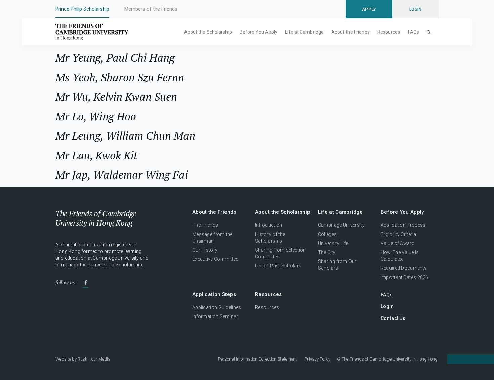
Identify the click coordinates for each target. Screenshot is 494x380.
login (415, 9)
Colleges (327, 234)
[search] (429, 32)
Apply (369, 9)
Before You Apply (259, 32)
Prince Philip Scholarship (82, 9)
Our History (204, 250)
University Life (333, 243)
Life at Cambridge (304, 32)
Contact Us (393, 318)
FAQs (413, 32)
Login (387, 306)
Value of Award (397, 243)
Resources (388, 32)
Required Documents (404, 268)
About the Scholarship (208, 32)
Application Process (403, 225)
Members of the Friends (150, 9)
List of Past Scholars (278, 265)
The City (326, 252)
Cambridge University (341, 225)
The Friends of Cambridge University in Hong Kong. (390, 359)
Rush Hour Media (94, 359)
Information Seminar (215, 316)
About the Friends (350, 32)
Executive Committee (215, 259)
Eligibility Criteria (398, 234)
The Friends (205, 225)
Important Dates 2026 (404, 277)
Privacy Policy (317, 359)
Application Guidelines (216, 307)
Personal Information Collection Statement (257, 359)
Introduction (268, 225)
